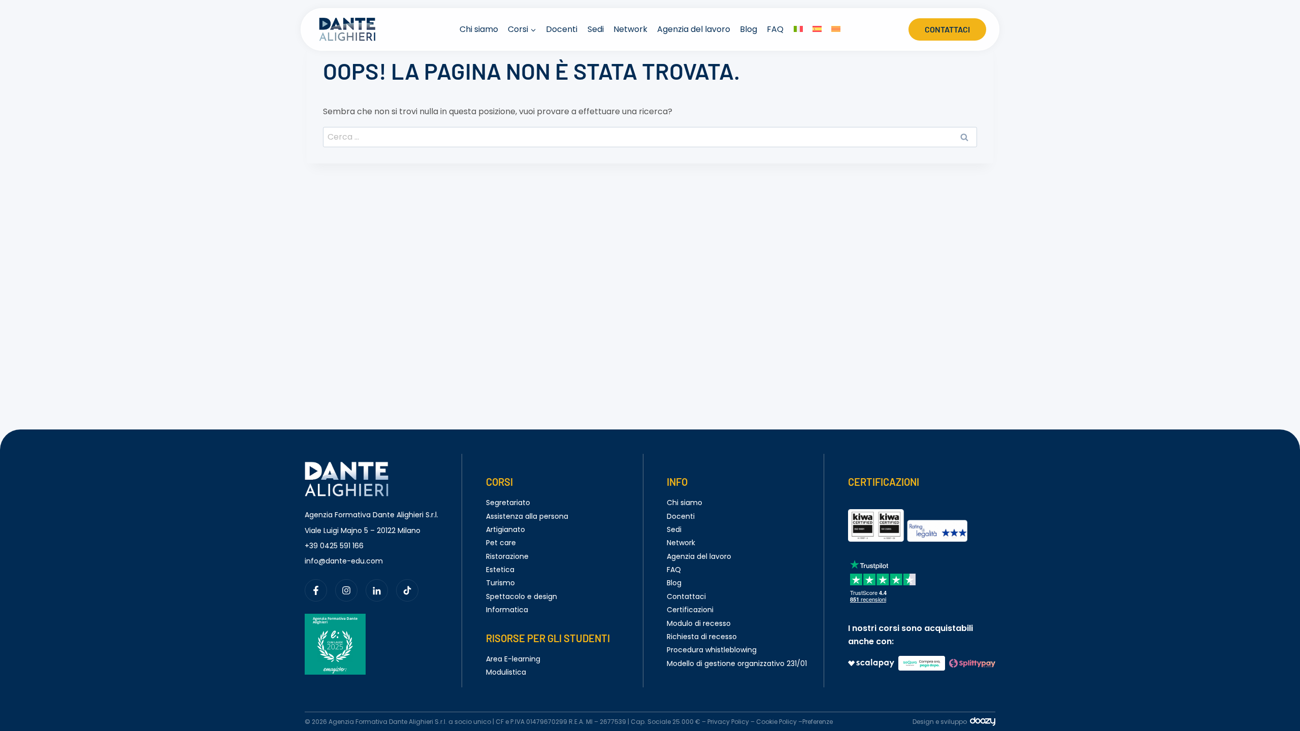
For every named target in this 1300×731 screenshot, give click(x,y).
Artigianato (505, 529)
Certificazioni (690, 610)
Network (630, 29)
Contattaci (947, 29)
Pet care (501, 543)
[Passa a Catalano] (835, 29)
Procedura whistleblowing (712, 650)
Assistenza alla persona (527, 516)
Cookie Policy (776, 721)
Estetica (500, 569)
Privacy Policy (728, 721)
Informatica (507, 610)
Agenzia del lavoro (693, 29)
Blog (748, 29)
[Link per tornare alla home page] (346, 468)
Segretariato (508, 502)
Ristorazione (507, 556)
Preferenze (817, 721)
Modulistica (506, 672)
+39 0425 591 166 (334, 546)
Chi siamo (479, 29)
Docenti (561, 29)
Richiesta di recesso (702, 637)
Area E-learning (513, 659)
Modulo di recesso (699, 623)
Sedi (596, 29)
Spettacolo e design (521, 596)
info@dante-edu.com (344, 561)
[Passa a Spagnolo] (816, 29)
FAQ (775, 29)
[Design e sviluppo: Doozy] (982, 723)
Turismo (500, 583)
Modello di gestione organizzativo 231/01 (737, 663)
